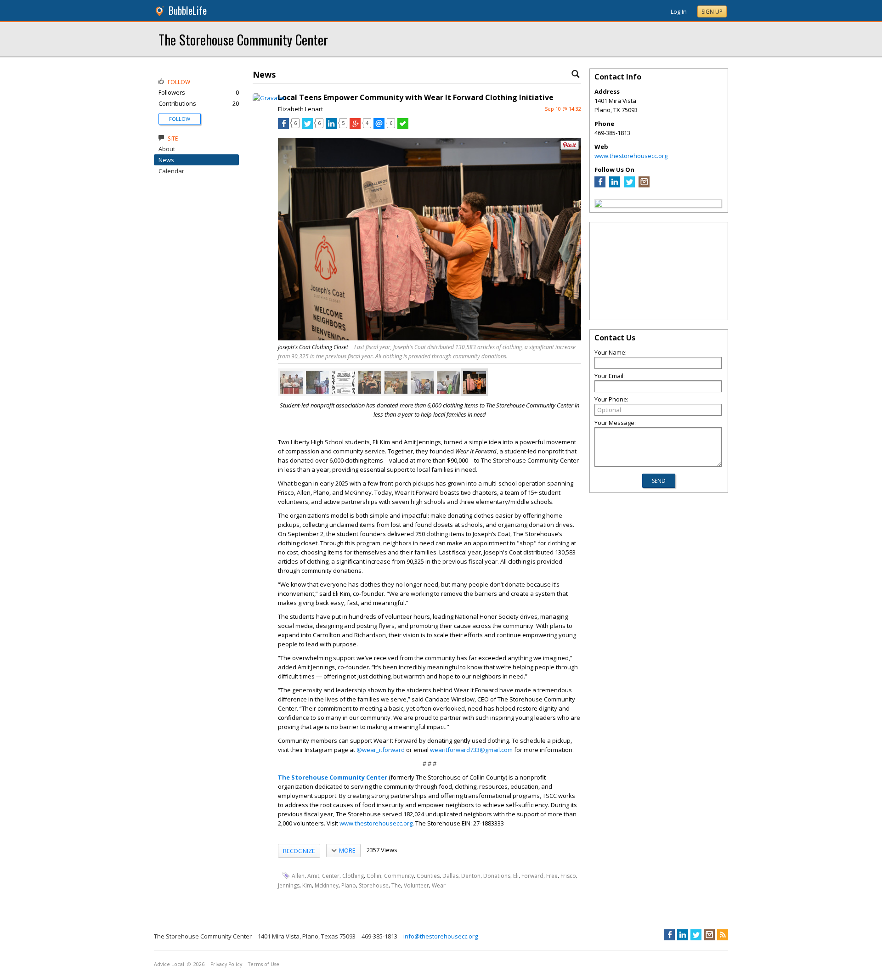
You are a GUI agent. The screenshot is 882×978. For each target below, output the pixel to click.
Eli (516, 876)
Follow (179, 118)
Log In (679, 11)
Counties (428, 876)
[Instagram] (644, 185)
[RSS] (722, 934)
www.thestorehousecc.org (376, 823)
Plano (348, 885)
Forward (532, 876)
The (396, 885)
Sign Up (712, 12)
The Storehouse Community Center (243, 39)
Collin (374, 876)
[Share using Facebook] (283, 127)
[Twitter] (629, 185)
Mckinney (327, 885)
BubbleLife (188, 10)
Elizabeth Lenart (300, 109)
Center (330, 876)
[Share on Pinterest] (569, 147)
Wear (439, 885)
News (166, 160)
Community (399, 876)
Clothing (353, 876)
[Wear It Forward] (291, 382)
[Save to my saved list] (402, 127)
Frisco (568, 876)
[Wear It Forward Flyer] (343, 382)
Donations (496, 876)
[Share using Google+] (355, 127)
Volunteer (416, 885)
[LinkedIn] (614, 185)
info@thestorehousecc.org (440, 936)
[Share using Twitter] (307, 127)
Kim (307, 885)
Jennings (289, 885)
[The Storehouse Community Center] (598, 205)
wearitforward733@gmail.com (471, 750)
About (166, 149)
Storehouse (374, 885)
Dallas (450, 876)
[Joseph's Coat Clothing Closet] (369, 382)
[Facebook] (599, 185)
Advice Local (169, 964)
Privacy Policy (226, 964)
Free (552, 876)
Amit (313, 876)
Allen (298, 876)
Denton (471, 876)
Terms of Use (263, 964)
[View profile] (269, 98)
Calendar (171, 171)
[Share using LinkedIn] (331, 127)
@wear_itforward (380, 750)
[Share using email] (378, 127)
